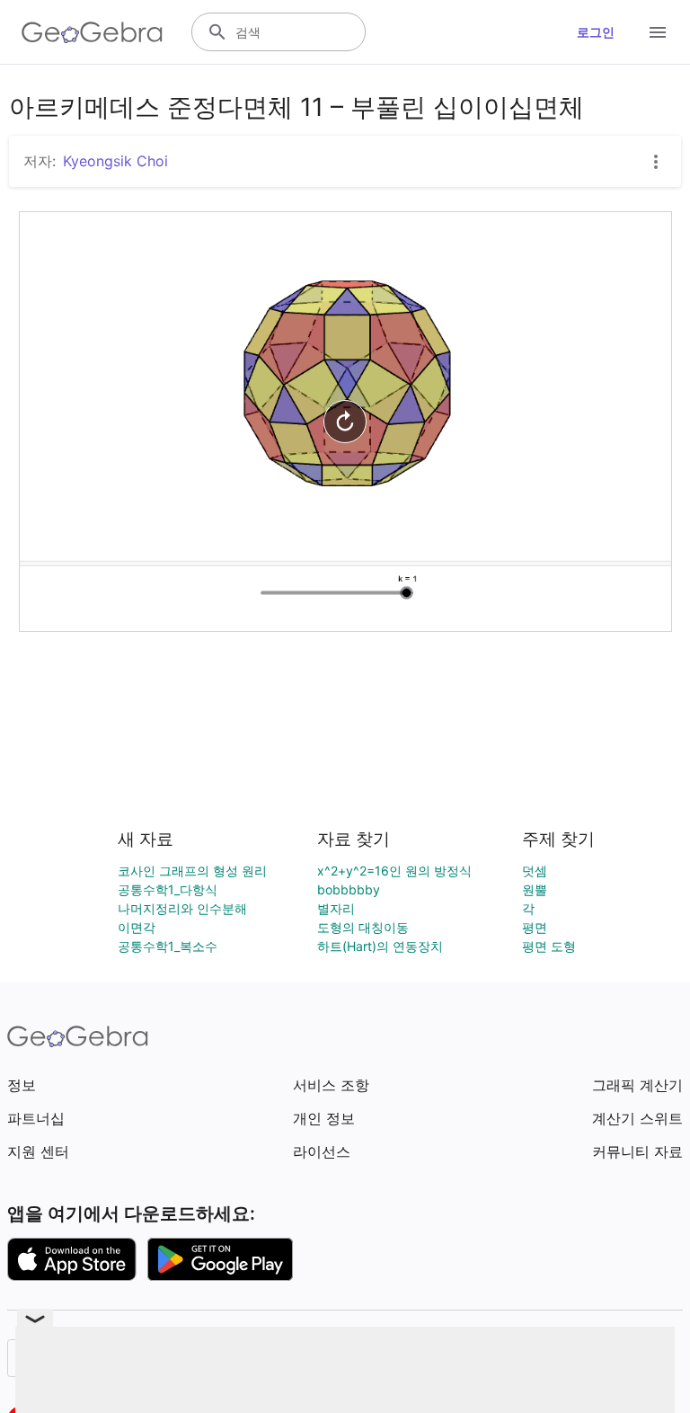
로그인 (596, 32)
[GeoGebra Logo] (92, 32)
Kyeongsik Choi (115, 161)
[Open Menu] (657, 32)
